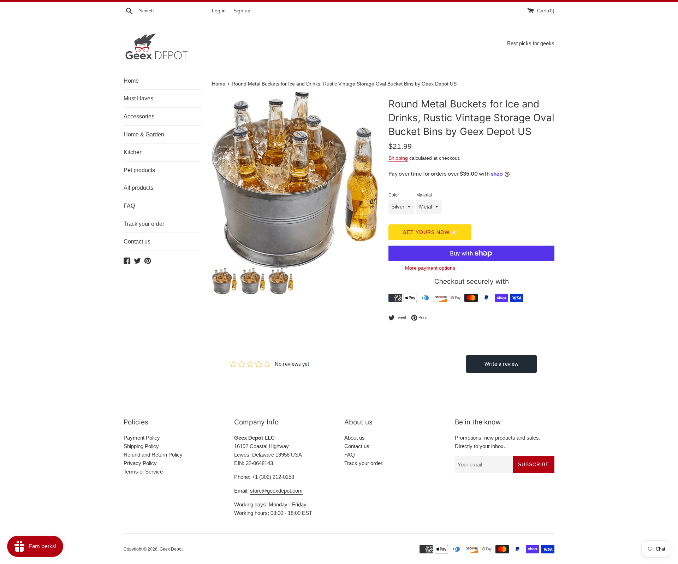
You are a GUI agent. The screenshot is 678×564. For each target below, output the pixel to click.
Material (424, 195)
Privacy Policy (140, 463)
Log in (219, 10)
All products (138, 188)
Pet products (139, 170)
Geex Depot (171, 549)
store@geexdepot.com (276, 491)
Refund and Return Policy (153, 455)
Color (393, 195)
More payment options (430, 268)
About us (354, 438)
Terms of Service (143, 472)
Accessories (139, 116)
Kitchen (133, 152)
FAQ (129, 206)
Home (131, 81)
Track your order (144, 224)
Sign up (241, 10)
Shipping (398, 158)
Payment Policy (142, 438)
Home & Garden (144, 134)
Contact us (137, 242)
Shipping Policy (141, 446)
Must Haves (138, 98)
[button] (368, 180)
